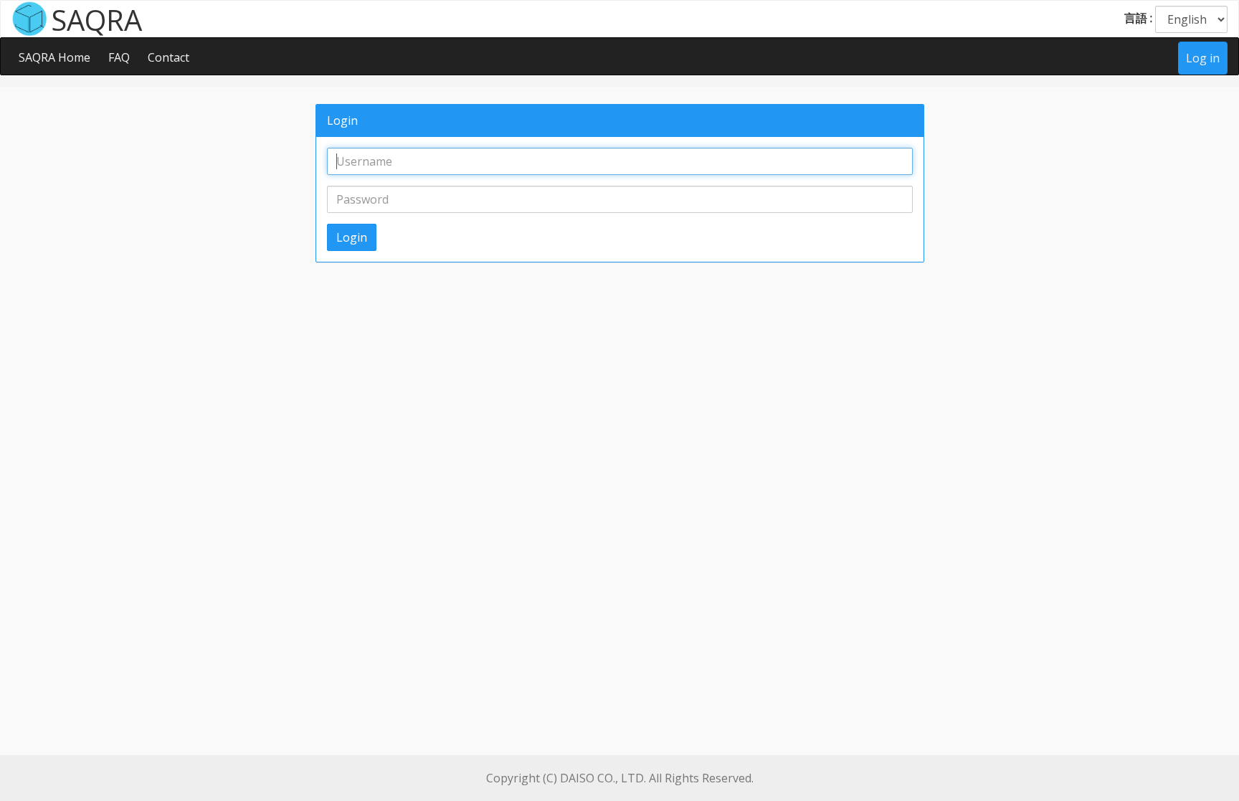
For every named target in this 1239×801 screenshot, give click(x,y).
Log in (1203, 58)
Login (351, 237)
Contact (168, 57)
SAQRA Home (54, 57)
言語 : (1138, 18)
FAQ (119, 57)
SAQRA (96, 19)
